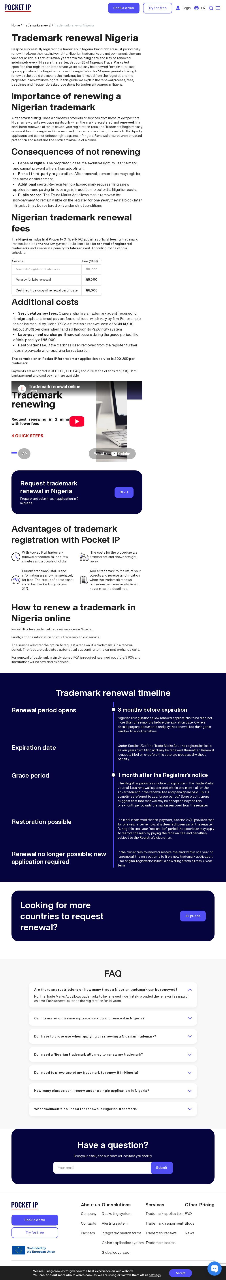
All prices (193, 915)
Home (15, 25)
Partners (88, 1233)
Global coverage (115, 1252)
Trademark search (160, 1242)
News (189, 1233)
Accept (180, 1273)
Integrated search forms (121, 1233)
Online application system (123, 1242)
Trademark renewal (37, 25)
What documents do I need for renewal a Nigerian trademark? (86, 1109)
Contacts (88, 1223)
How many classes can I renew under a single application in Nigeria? (91, 1090)
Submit (162, 1167)
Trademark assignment (164, 1223)
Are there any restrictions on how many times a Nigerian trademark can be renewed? (105, 989)
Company (89, 1213)
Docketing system (116, 1213)
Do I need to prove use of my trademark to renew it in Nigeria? (86, 1072)
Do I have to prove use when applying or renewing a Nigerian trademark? (95, 1036)
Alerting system (115, 1223)
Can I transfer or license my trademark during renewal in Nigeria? (89, 1018)
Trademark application (164, 1213)
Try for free (157, 7)
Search (212, 8)
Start (124, 492)
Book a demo (123, 7)
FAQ (113, 973)
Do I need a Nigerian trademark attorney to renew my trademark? (88, 1054)
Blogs (189, 1223)
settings (155, 1275)
